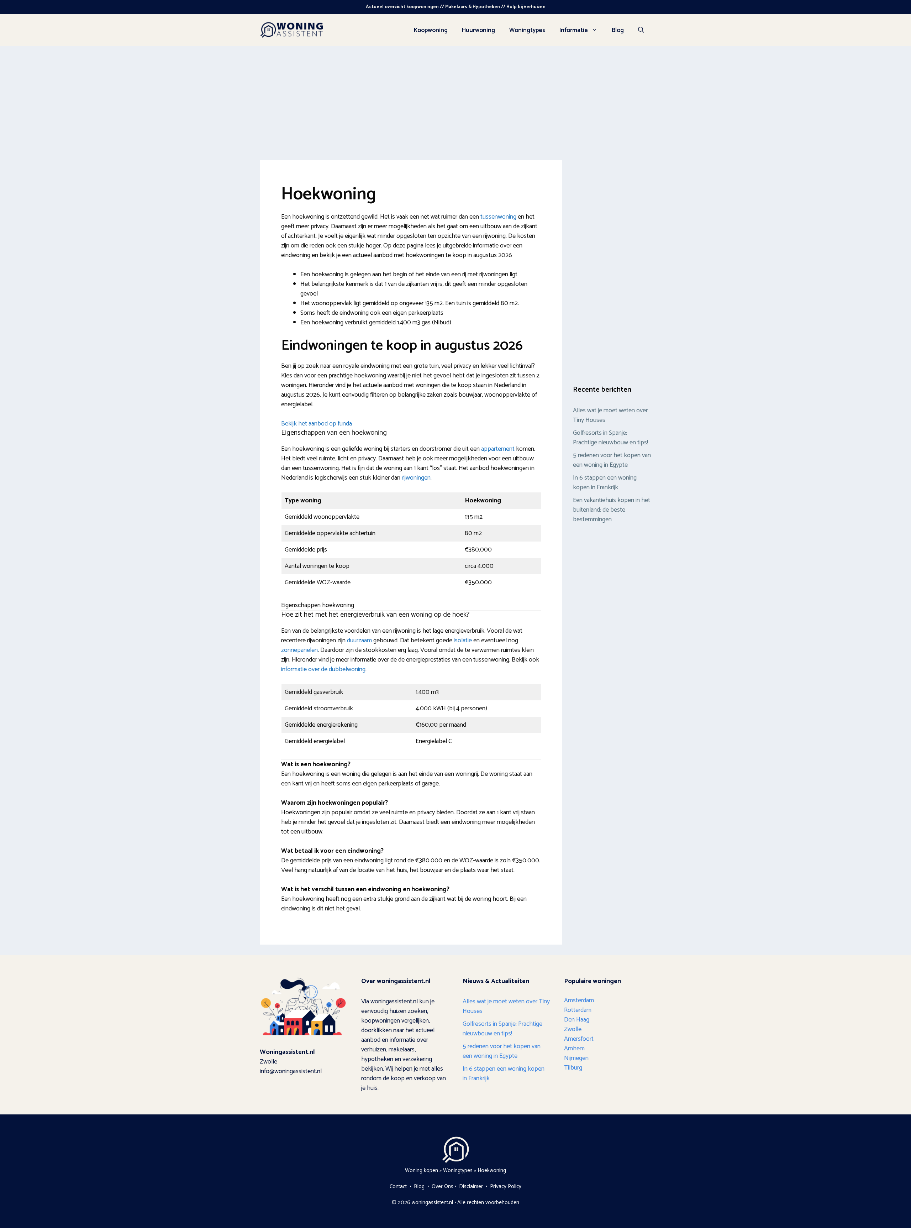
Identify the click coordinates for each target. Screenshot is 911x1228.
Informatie (573, 30)
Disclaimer (471, 1186)
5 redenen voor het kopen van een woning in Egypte (612, 460)
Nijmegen (576, 1058)
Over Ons (442, 1186)
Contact (398, 1186)
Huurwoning (478, 30)
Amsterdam (579, 1000)
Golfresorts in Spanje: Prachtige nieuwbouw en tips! (611, 438)
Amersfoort (579, 1039)
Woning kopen (421, 1170)
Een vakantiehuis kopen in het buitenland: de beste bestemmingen (611, 510)
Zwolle (572, 1029)
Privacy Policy (505, 1186)
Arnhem (574, 1048)
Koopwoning (431, 30)
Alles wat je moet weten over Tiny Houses (610, 415)
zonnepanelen (299, 650)
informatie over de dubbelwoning (323, 669)
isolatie (463, 640)
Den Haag (576, 1019)
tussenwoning (498, 216)
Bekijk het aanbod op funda (316, 423)
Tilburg (573, 1067)
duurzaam (359, 640)
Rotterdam (577, 1010)
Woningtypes (527, 30)
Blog (618, 30)
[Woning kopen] (292, 30)
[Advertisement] (455, 100)
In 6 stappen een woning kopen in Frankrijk (605, 482)
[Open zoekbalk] (641, 30)
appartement (498, 449)
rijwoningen (416, 477)
